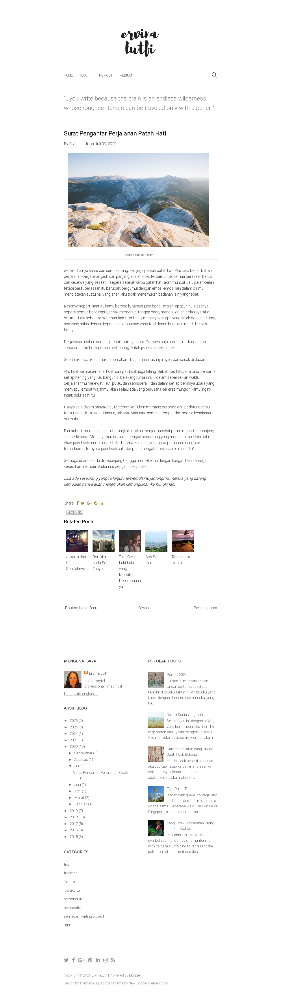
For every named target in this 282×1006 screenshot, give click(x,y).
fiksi (67, 864)
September (83, 753)
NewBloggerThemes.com (148, 983)
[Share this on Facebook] (77, 503)
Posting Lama (205, 607)
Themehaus (88, 983)
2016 (74, 830)
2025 (74, 727)
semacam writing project (84, 916)
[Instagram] (105, 960)
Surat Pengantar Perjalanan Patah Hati (115, 133)
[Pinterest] (90, 960)
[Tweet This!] (83, 503)
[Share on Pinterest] (95, 503)
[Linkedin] (98, 960)
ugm (67, 925)
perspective (73, 907)
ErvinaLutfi (99, 975)
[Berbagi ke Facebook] (80, 512)
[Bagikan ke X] (76, 512)
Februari (81, 804)
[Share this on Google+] (89, 503)
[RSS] (113, 960)
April (78, 791)
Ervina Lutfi (99, 673)
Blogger (135, 975)
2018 (74, 817)
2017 (74, 823)
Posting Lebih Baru (81, 607)
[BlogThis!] (72, 512)
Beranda (145, 607)
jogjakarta (72, 890)
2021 (74, 740)
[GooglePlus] (81, 960)
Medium (126, 75)
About (85, 75)
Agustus (81, 759)
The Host (105, 75)
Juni (78, 784)
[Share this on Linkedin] (101, 503)
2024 (74, 733)
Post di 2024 (177, 674)
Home (68, 75)
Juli (77, 766)
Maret (79, 797)
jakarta (69, 882)
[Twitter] (66, 960)
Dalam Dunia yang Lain (185, 714)
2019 (74, 810)
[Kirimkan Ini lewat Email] (68, 512)
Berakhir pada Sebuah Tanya (104, 562)
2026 (74, 720)
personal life (73, 899)
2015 (74, 836)
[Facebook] (73, 960)
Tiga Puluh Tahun (181, 789)
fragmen (71, 873)
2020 (74, 746)
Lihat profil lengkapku (81, 693)
